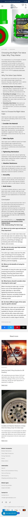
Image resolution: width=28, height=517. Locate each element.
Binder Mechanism (6, 451)
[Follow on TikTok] (10, 502)
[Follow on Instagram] (26, 1)
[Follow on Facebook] (25, 1)
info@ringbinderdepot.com (8, 497)
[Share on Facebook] (4, 327)
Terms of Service (5, 473)
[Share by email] (23, 327)
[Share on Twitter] (11, 327)
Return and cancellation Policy (9, 470)
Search (3, 468)
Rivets (3, 458)
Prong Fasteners (5, 456)
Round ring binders (6, 485)
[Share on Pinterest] (17, 327)
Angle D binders (5, 488)
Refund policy (5, 475)
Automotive (12, 49)
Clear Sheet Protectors (7, 453)
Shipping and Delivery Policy (9, 478)
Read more (4, 385)
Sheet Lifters (4, 461)
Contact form (5, 495)
